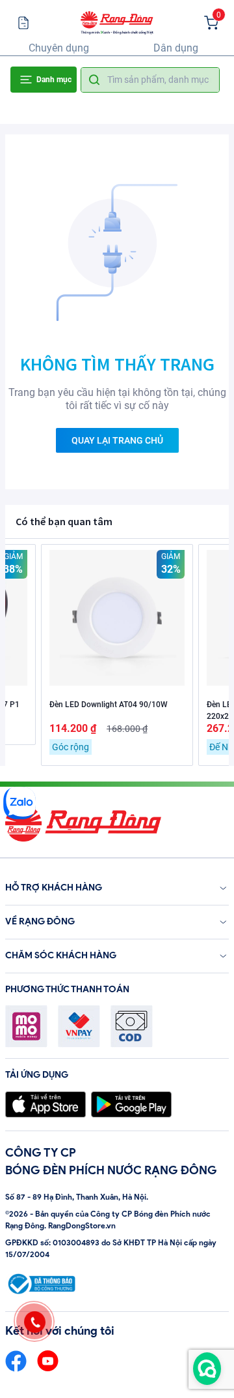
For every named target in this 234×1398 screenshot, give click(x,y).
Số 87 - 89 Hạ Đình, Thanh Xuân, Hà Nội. (76, 1197)
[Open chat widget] (207, 1368)
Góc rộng (70, 747)
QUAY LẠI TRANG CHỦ (117, 440)
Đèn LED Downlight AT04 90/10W (108, 704)
